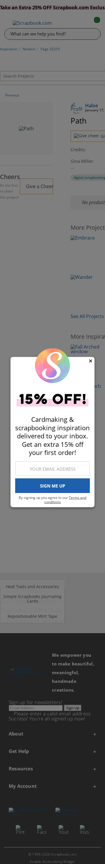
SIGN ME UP (52, 486)
